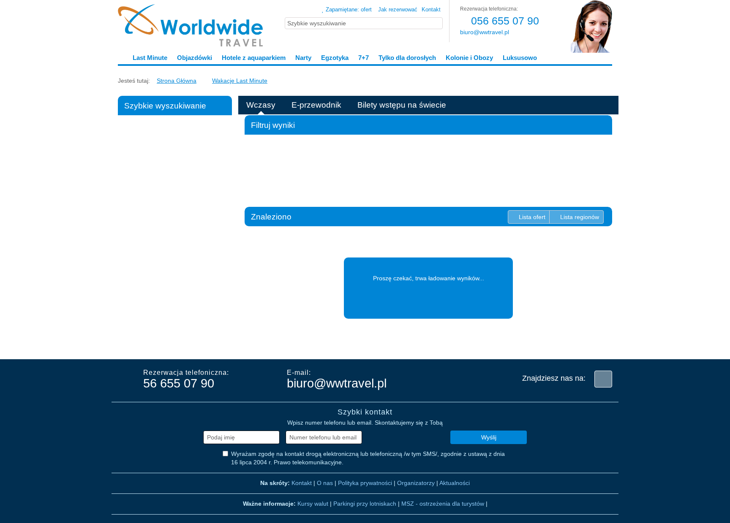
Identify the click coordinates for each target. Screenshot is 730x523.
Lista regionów (578, 217)
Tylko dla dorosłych (407, 57)
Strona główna (176, 80)
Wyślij (488, 437)
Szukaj (178, 339)
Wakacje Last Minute (239, 80)
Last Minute (150, 57)
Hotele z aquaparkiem (253, 57)
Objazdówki (194, 57)
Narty (303, 57)
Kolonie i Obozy (469, 57)
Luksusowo (519, 57)
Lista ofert (531, 217)
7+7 (363, 57)
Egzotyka (334, 57)
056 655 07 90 (503, 21)
